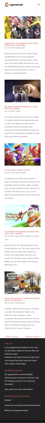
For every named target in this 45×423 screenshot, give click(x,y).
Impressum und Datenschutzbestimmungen (22, 405)
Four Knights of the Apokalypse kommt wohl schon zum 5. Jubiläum (22, 232)
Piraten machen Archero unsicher (17, 170)
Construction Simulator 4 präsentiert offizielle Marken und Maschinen (22, 299)
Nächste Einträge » (33, 336)
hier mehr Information (23, 389)
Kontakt (8, 400)
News (23, 48)
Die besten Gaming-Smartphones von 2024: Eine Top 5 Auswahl (21, 108)
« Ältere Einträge (11, 336)
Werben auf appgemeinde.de (16, 410)
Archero (18, 173)
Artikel (18, 48)
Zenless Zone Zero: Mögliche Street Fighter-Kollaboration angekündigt (22, 44)
